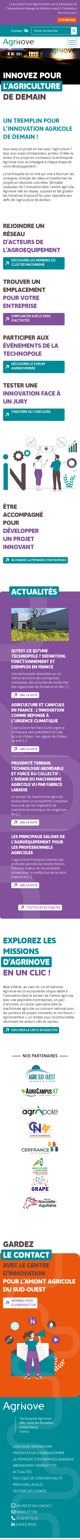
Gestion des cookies (30, 1491)
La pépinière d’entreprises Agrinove (43, 1459)
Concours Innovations (32, 1446)
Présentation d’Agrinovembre (38, 1453)
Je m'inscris (66, 20)
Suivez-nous (26, 1524)
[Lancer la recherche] (74, 30)
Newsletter (26, 1512)
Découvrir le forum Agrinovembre (28, 366)
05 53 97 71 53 (27, 1518)
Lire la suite (28, 695)
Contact (17, 31)
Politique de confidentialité (38, 1478)
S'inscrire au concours (31, 411)
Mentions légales (28, 1484)
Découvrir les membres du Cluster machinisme (33, 262)
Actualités (22, 1472)
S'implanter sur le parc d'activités (31, 318)
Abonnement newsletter (34, 1465)
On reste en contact (34, 1505)
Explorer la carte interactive (34, 1030)
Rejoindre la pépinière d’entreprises (38, 560)
